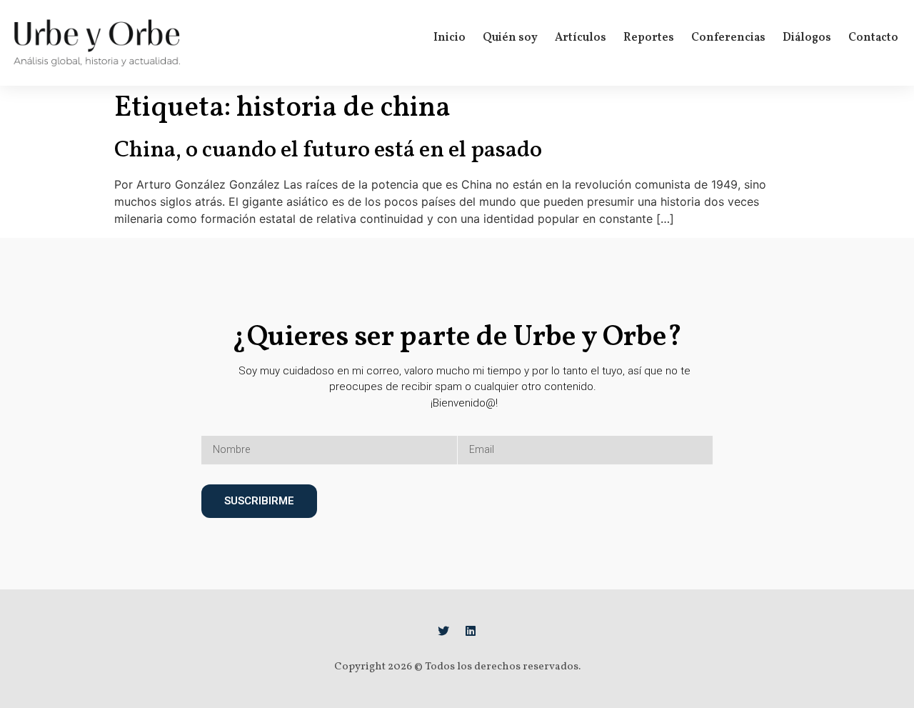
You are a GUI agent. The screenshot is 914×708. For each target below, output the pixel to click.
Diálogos (807, 38)
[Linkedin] (470, 631)
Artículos (580, 38)
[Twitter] (443, 631)
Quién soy (510, 38)
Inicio (449, 38)
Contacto (873, 38)
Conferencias (728, 38)
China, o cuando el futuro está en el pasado (328, 150)
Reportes (648, 38)
